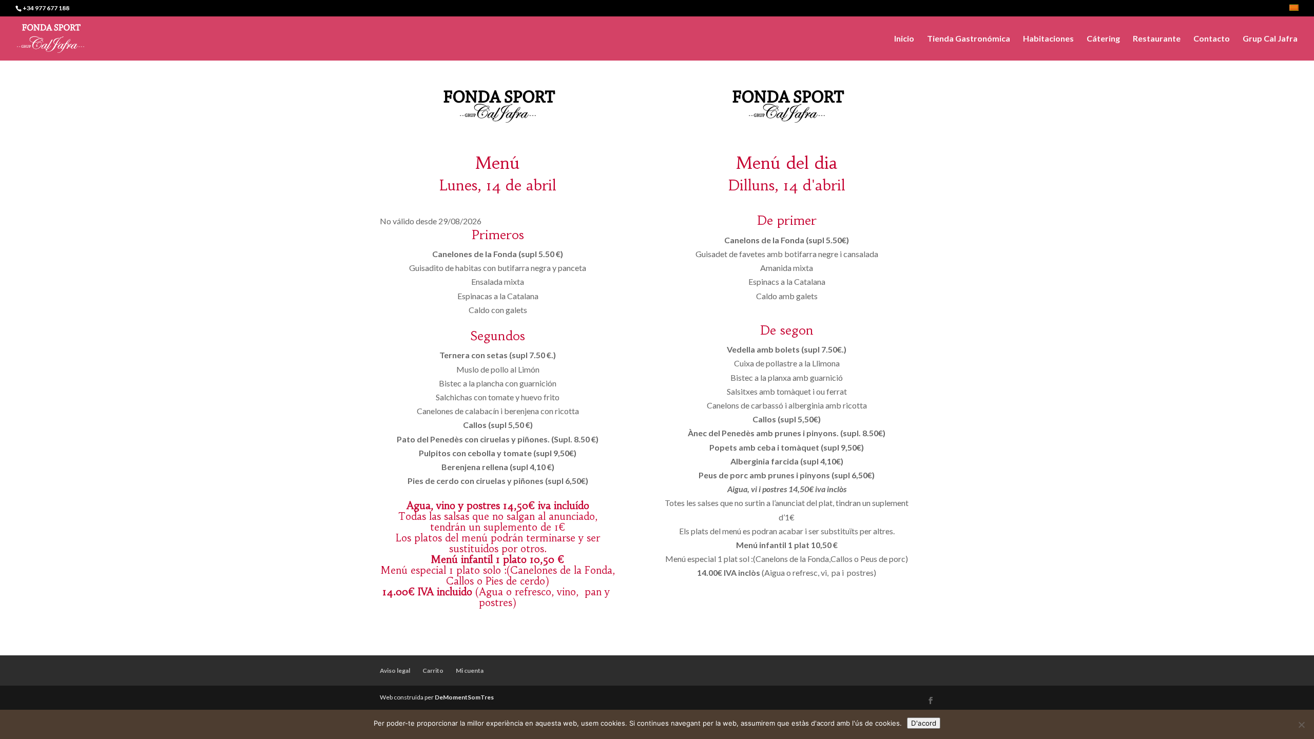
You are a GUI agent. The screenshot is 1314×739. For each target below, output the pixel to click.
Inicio (904, 39)
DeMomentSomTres (464, 697)
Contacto (1211, 39)
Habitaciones (1048, 39)
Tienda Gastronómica (968, 39)
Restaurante (1157, 39)
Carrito (432, 670)
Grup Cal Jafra (1270, 39)
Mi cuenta (470, 670)
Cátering (1103, 39)
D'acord (923, 723)
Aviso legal (395, 670)
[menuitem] (1294, 10)
